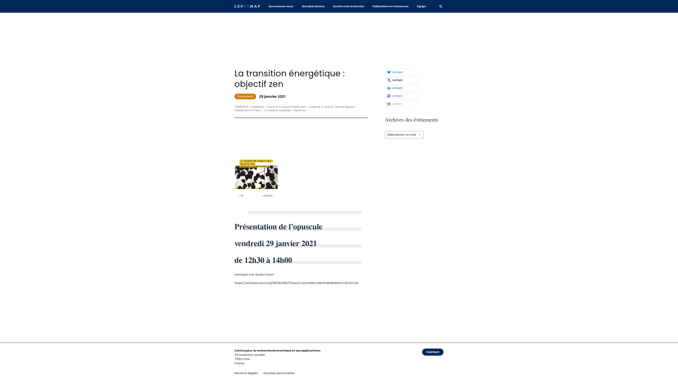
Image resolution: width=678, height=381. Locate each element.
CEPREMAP (241, 106)
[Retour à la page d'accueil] (247, 6)
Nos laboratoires (313, 6)
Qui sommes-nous (280, 6)
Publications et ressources (390, 6)
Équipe (421, 6)
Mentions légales (246, 373)
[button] (403, 72)
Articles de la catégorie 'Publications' (286, 106)
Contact (432, 352)
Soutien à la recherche (348, 6)
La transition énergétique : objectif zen (289, 79)
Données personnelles (279, 373)
